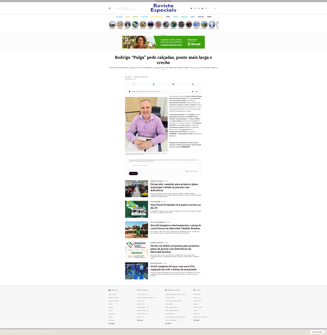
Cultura (175, 17)
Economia (145, 17)
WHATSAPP (186, 147)
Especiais (201, 17)
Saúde (193, 17)
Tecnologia (119, 17)
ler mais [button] (52, 332)
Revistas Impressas (157, 17)
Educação (184, 17)
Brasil (168, 17)
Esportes (135, 17)
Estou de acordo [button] (317, 332)
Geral (127, 17)
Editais (209, 17)
